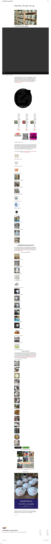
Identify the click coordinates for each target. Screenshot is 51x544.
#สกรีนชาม (15, 512)
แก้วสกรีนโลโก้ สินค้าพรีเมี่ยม (21, 26)
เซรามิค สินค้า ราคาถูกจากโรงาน (7, 1)
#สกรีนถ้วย (31, 511)
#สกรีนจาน (34, 511)
